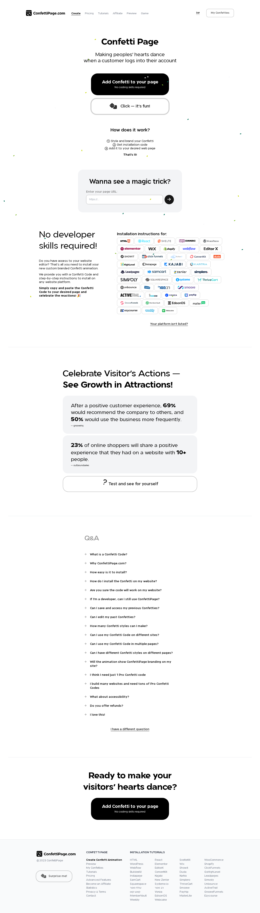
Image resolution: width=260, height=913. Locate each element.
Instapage (136, 876)
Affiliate (117, 13)
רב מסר (159, 888)
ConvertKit (161, 872)
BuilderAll (136, 872)
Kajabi (158, 876)
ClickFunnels (212, 868)
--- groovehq (77, 425)
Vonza (158, 892)
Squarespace (138, 884)
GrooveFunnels (213, 892)
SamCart (135, 880)
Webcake (161, 900)
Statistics (91, 888)
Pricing (89, 13)
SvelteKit (185, 860)
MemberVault (138, 896)
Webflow (135, 868)
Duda (183, 872)
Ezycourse (210, 896)
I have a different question (130, 729)
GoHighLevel (212, 872)
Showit (184, 868)
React (158, 860)
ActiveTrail (211, 888)
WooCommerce (213, 860)
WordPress (136, 864)
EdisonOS (161, 896)
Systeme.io (161, 884)
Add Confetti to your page (130, 84)
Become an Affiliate (98, 884)
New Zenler (162, 880)
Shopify (209, 864)
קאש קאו (135, 892)
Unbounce (211, 884)
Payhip (184, 892)
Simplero (185, 880)
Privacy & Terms (96, 892)
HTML (134, 860)
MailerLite (186, 896)
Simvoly (209, 880)
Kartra (183, 876)
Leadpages (211, 876)
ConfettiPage (55, 861)
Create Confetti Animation (104, 860)
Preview (132, 13)
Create (76, 13)
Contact (91, 896)
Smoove (185, 888)
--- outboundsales (80, 465)
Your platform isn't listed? (169, 324)
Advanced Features (98, 880)
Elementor (161, 864)
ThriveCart (186, 884)
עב (198, 13)
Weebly (135, 900)
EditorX (159, 868)
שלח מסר (135, 888)
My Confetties (220, 13)
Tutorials (103, 13)
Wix (182, 864)
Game (144, 13)
